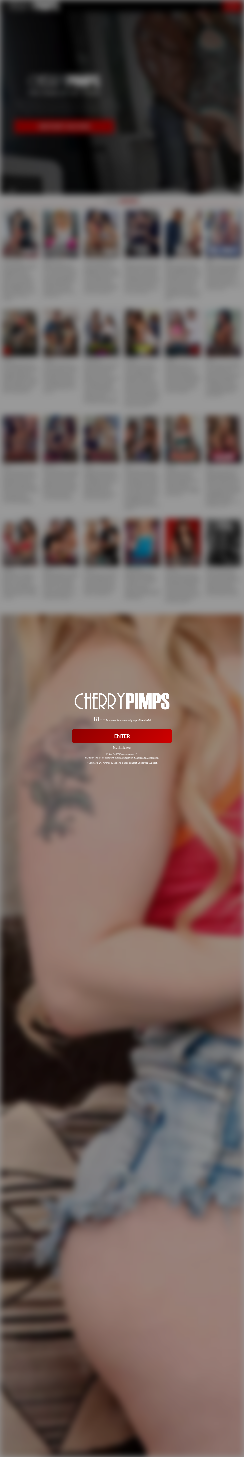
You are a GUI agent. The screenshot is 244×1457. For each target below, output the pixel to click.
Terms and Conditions (146, 757)
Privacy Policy (123, 757)
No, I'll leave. (122, 747)
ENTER (122, 736)
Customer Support (147, 762)
